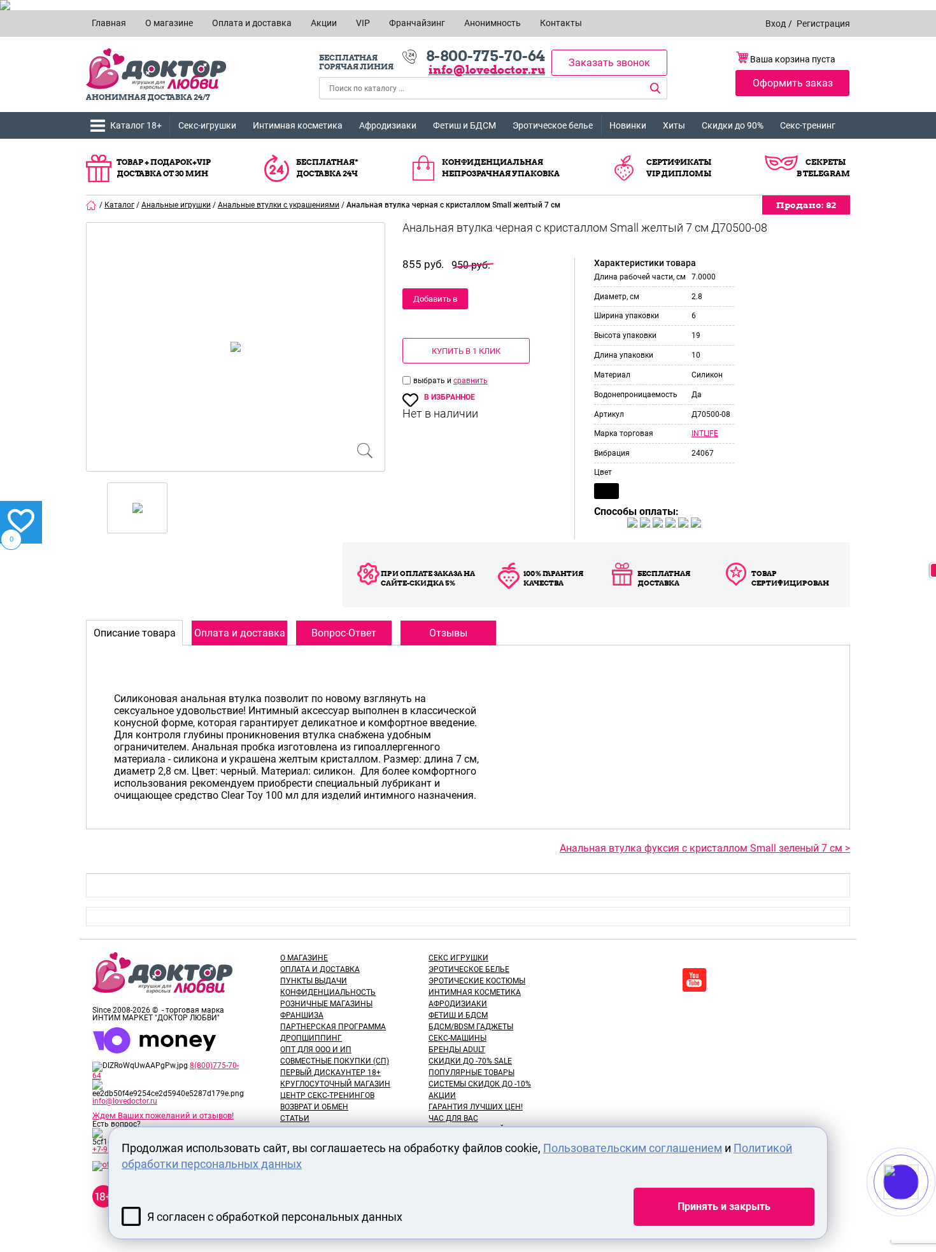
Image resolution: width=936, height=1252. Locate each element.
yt (694, 980)
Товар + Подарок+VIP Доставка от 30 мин (164, 167)
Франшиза (301, 1015)
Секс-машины (457, 1038)
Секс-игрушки (207, 125)
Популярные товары (471, 1072)
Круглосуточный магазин (335, 1084)
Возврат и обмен (314, 1106)
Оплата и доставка (320, 969)
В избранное (449, 397)
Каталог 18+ (136, 125)
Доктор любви (156, 69)
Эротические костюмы (477, 980)
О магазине (304, 957)
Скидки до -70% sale (470, 1061)
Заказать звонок (609, 63)
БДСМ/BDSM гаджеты (471, 1026)
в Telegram (823, 173)
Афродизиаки (387, 125)
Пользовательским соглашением (632, 1148)
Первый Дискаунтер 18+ (330, 1072)
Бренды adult (457, 1049)
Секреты (825, 162)
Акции (442, 1095)
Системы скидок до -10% (480, 1084)
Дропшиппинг (311, 1038)
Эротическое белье (553, 125)
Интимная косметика (298, 125)
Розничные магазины (326, 1003)
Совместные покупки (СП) (334, 1061)
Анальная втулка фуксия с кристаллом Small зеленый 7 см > (705, 848)
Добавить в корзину (435, 301)
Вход (775, 23)
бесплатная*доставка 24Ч (327, 167)
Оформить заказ (793, 83)
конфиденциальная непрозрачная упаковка (501, 167)
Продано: (806, 205)
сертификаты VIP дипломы (678, 167)
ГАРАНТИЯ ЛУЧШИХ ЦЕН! (476, 1106)
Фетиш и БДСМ (464, 125)
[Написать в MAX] (918, 1207)
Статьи (294, 1118)
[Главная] (91, 204)
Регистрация (823, 23)
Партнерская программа (333, 1026)
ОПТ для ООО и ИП (315, 1049)
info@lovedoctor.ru (487, 69)
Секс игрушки (458, 957)
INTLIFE (704, 433)
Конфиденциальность (328, 992)
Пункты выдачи (313, 980)
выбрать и (433, 380)
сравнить (470, 380)
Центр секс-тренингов (327, 1095)
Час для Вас (453, 1118)
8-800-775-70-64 (485, 56)
